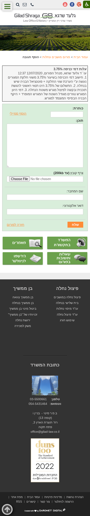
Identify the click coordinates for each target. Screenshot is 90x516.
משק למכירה (22, 326)
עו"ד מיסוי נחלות (67, 308)
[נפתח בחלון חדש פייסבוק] (72, 4)
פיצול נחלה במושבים (67, 297)
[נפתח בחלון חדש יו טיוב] (65, 4)
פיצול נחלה (67, 288)
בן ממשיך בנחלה (23, 303)
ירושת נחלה (22, 320)
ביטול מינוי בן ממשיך (22, 308)
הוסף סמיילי (18, 113)
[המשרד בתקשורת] (67, 243)
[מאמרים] (22, 243)
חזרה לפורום (15, 225)
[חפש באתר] (18, 4)
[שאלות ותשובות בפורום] (67, 258)
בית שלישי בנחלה (67, 303)
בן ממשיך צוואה (22, 297)
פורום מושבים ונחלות (56, 57)
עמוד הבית (81, 57)
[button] (32, 5)
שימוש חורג (67, 320)
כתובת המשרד (44, 364)
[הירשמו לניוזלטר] (22, 258)
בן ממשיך (23, 288)
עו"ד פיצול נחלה (67, 314)
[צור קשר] (25, 4)
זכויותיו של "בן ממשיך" (22, 314)
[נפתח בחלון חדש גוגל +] (79, 4)
